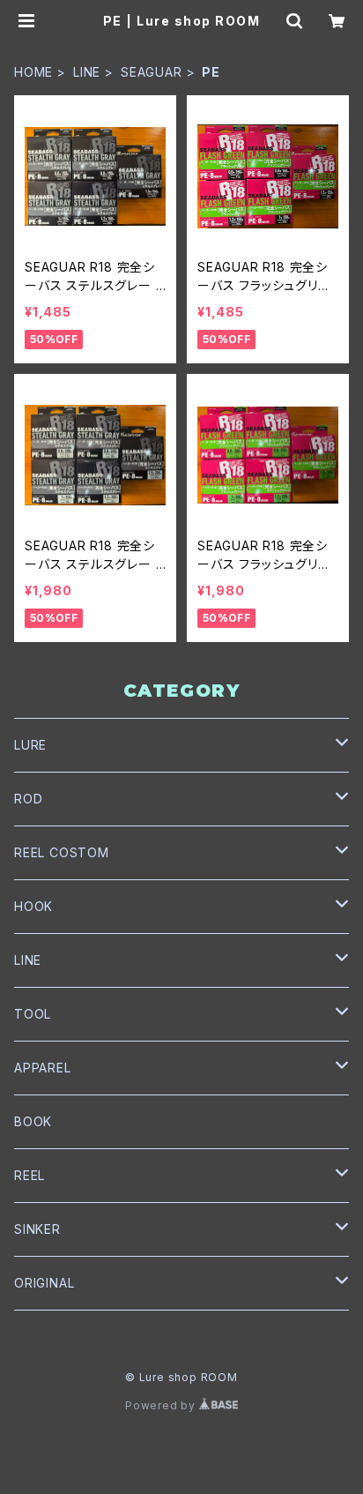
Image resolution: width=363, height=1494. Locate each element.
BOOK (33, 1121)
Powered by (162, 1405)
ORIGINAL (44, 1282)
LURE (30, 744)
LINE (86, 71)
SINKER (37, 1228)
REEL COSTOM (61, 852)
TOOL (32, 1013)
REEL (29, 1175)
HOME (33, 71)
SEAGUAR (151, 71)
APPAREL (42, 1067)
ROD (28, 798)
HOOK (33, 906)
